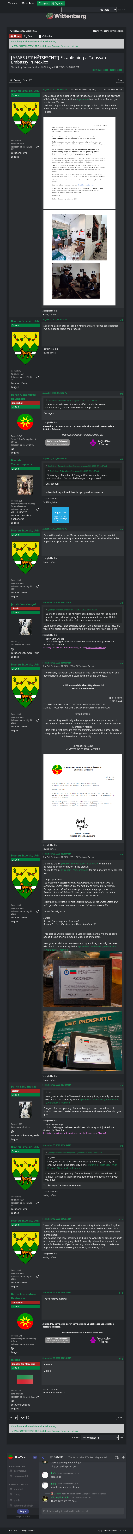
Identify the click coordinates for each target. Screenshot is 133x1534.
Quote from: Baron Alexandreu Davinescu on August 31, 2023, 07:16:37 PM (77, 466)
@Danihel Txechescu (89, 946)
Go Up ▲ (122, 1530)
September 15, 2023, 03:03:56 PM (56, 1219)
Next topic (116, 69)
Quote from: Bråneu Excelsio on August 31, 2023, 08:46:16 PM (72, 609)
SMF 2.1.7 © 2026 (14, 1531)
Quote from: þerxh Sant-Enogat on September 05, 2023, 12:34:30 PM (75, 1152)
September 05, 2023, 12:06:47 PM (56, 663)
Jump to (75, 1437)
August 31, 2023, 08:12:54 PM (54, 458)
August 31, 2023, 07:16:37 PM (54, 393)
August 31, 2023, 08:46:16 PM (54, 529)
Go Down (15, 80)
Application (82, 99)
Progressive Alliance (95, 647)
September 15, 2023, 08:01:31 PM (56, 1358)
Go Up (13, 1417)
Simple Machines (29, 1531)
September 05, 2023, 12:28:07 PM (56, 854)
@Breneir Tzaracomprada (74, 869)
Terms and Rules (110, 1530)
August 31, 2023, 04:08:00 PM (54, 89)
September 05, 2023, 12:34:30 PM (56, 1085)
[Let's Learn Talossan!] (12, 448)
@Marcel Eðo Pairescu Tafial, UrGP (79, 863)
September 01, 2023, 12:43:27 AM (56, 602)
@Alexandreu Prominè (55, 949)
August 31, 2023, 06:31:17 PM (54, 319)
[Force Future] (12, 1400)
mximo (15, 1360)
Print (120, 80)
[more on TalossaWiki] (12, 648)
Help (99, 1530)
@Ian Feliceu (109, 946)
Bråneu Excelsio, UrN (25, 91)
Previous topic (100, 69)
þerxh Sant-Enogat (23, 604)
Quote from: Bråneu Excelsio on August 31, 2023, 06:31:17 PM (72, 400)
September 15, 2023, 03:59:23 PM (56, 1292)
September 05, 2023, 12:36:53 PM (56, 1145)
